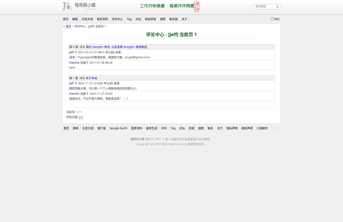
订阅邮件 (262, 128)
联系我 (173, 19)
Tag (129, 19)
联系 (210, 128)
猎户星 (101, 128)
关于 (184, 19)
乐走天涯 (87, 19)
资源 (191, 128)
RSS (277, 19)
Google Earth (118, 128)
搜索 (163, 19)
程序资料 (102, 19)
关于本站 (91, 78)
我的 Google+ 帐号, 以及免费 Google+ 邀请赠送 (116, 47)
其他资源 (150, 19)
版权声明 (247, 128)
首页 (65, 19)
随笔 (75, 19)
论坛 (138, 19)
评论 (164, 128)
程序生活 (151, 128)
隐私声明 (232, 128)
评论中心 (117, 19)
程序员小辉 (138, 139)
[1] (81, 117)
